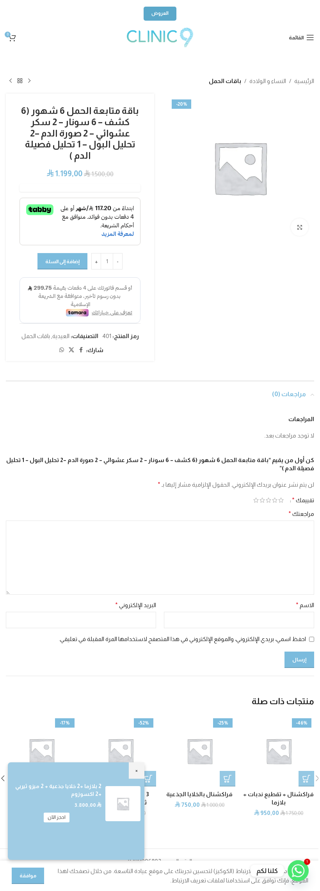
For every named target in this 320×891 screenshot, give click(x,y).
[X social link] (71, 350)
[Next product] (10, 81)
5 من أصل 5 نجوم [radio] (256, 500)
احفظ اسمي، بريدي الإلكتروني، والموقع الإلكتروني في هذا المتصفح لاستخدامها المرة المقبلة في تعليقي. (182, 639)
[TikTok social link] (121, 59)
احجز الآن (57, 817)
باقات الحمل (225, 81)
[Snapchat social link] (140, 59)
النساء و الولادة (267, 81)
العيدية (60, 336)
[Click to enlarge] (299, 227)
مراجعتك (301, 513)
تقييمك (303, 500)
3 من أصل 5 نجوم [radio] (268, 500)
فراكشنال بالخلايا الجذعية (199, 794)
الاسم (305, 605)
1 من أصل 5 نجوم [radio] (281, 500)
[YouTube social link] (179, 59)
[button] (306, 778)
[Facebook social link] (81, 350)
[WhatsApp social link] (160, 59)
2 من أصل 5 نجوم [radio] (275, 500)
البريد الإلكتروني (135, 605)
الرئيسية (304, 81)
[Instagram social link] (199, 59)
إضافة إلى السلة (62, 261)
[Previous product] (29, 81)
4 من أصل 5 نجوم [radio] (262, 500)
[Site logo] (160, 37)
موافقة (28, 876)
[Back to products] (20, 81)
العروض (160, 13)
